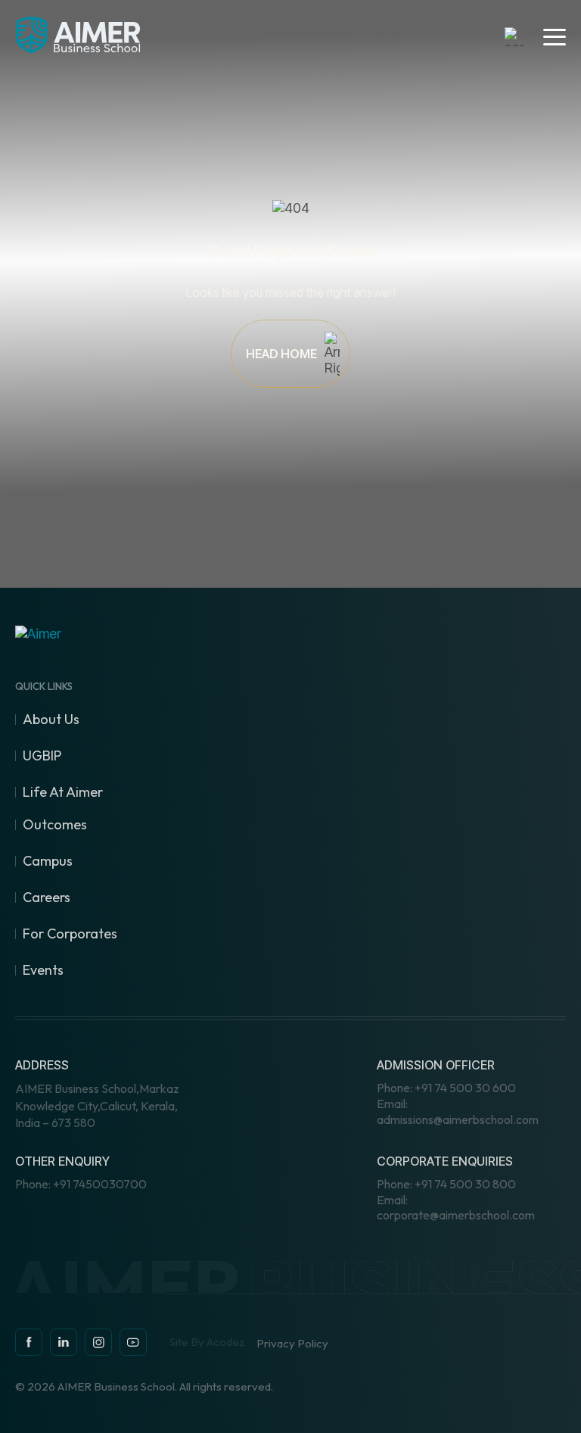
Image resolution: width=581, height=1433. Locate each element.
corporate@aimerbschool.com (456, 1207)
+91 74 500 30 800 (446, 1183)
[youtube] (133, 1342)
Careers (46, 897)
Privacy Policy (292, 1343)
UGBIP (42, 755)
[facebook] (28, 1342)
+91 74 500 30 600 (446, 1087)
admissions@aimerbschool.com (458, 1111)
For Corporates (70, 933)
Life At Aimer (63, 792)
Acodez (225, 1342)
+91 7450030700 (81, 1183)
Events (43, 970)
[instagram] (63, 1342)
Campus (48, 860)
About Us (51, 719)
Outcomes (55, 824)
